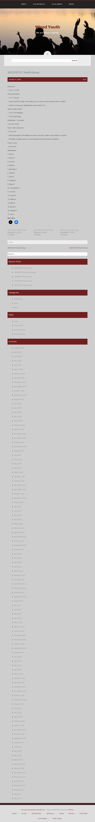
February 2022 (19, 575)
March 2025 (18, 421)
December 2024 (20, 434)
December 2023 (20, 485)
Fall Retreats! (39, 4)
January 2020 (19, 682)
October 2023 (19, 494)
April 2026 (18, 365)
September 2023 (20, 498)
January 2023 (19, 532)
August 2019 (18, 704)
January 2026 (19, 378)
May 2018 (17, 751)
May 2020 (18, 665)
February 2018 (19, 764)
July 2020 (17, 657)
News (16, 303)
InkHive (71, 810)
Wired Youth (47, 26)
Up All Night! (57, 4)
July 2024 (17, 455)
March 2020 (18, 674)
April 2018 (17, 755)
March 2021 (18, 622)
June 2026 (18, 356)
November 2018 (20, 730)
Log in (16, 321)
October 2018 (19, 734)
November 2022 (20, 537)
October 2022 (19, 541)
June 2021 (18, 609)
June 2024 (18, 459)
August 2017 (18, 790)
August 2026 (19, 348)
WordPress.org (19, 334)
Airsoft (24, 813)
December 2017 (20, 773)
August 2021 (18, 601)
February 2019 (19, 721)
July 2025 (17, 404)
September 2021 (20, 597)
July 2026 (17, 352)
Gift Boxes (50, 813)
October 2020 (19, 644)
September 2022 (20, 545)
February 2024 (19, 476)
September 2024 (20, 446)
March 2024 (18, 472)
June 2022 (18, 558)
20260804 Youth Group (23, 281)
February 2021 (19, 627)
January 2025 (19, 429)
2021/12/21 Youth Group (69, 230)
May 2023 (17, 515)
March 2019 (18, 717)
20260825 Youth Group (23, 268)
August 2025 (19, 399)
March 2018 (18, 760)
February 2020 (19, 678)
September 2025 (20, 395)
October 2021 (19, 592)
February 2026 (19, 374)
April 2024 (18, 468)
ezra (84, 79)
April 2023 (18, 519)
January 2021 (19, 631)
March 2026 (18, 369)
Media (71, 4)
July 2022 (17, 554)
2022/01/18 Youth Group (78, 248)
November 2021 (20, 588)
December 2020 (20, 635)
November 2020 (20, 640)
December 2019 (20, 687)
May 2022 (17, 562)
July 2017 (17, 794)
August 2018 (18, 742)
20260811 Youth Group (23, 276)
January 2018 (19, 768)
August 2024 (19, 451)
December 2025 (20, 382)
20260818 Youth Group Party (25, 272)
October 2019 (19, 695)
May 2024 (17, 464)
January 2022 (19, 579)
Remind (71, 813)
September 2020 (20, 648)
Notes (11, 242)
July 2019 (17, 708)
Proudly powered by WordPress (33, 810)
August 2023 (19, 502)
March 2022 (18, 571)
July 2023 (17, 507)
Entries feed (18, 325)
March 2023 (18, 524)
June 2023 (18, 511)
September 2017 (20, 785)
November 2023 (20, 489)
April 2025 (18, 416)
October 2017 (19, 781)
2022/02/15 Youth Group (17, 230)
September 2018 (20, 738)
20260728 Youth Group (23, 285)
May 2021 (17, 614)
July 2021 (17, 605)
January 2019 (19, 725)
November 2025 (20, 386)
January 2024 (19, 481)
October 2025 (19, 391)
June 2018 (18, 747)
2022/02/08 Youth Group (43, 230)
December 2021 (20, 584)
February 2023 (19, 528)
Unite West (83, 813)
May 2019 (17, 712)
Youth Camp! (57, 818)
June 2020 (18, 661)
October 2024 (19, 442)
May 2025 (17, 412)
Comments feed (20, 330)
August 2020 (19, 652)
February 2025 (19, 425)
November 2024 (20, 438)
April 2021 (17, 618)
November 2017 (20, 777)
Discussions (18, 299)
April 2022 (18, 567)
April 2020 (18, 670)
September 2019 (20, 700)
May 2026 (17, 361)
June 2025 (18, 408)
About (23, 4)
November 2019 (20, 691)
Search (74, 60)
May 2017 (17, 798)
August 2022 (19, 549)
